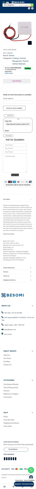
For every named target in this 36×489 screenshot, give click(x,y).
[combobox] (23, 5)
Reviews (5, 272)
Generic (11, 55)
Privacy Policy (19, 480)
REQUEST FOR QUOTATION (24, 484)
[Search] (32, 5)
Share (7, 131)
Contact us (6, 276)
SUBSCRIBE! (31, 449)
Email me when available (14, 108)
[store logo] (18, 2)
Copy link (8, 121)
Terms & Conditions (29, 480)
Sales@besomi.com (10, 329)
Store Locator (8, 334)
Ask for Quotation (9, 135)
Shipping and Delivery (9, 280)
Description (6, 199)
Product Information (8, 267)
